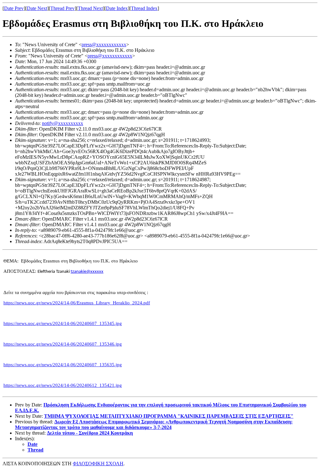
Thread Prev (62, 8)
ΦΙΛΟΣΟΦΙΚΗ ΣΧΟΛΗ (98, 463)
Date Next (37, 8)
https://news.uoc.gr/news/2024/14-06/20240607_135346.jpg (62, 344)
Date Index (117, 8)
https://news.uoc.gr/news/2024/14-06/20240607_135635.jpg (62, 364)
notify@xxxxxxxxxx (62, 123)
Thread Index (144, 8)
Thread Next (90, 8)
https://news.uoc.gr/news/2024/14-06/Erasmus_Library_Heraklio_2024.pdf (76, 302)
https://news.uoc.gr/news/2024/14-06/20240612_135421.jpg (62, 385)
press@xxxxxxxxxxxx (104, 44)
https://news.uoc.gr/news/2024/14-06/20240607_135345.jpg (62, 323)
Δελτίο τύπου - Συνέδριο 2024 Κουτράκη (90, 433)
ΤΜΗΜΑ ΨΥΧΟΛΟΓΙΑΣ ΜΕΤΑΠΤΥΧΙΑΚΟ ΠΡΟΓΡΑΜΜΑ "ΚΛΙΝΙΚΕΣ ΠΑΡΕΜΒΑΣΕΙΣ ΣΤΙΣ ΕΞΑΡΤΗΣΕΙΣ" (168, 416)
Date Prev (14, 8)
